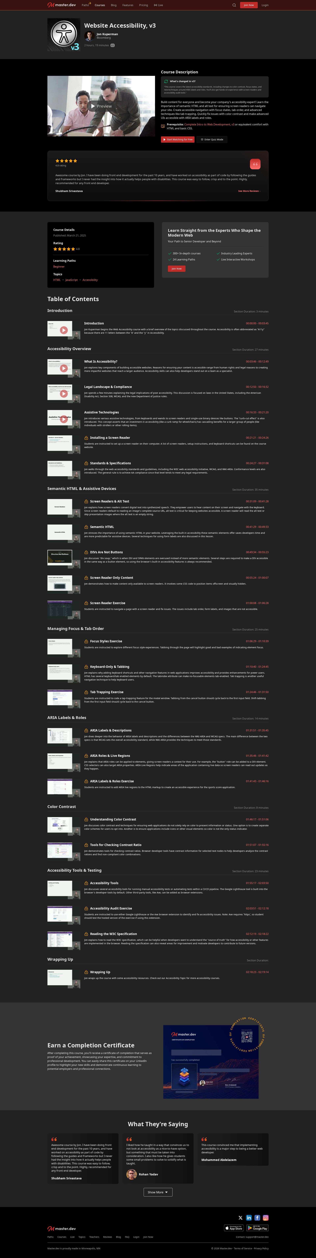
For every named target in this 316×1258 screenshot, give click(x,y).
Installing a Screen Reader (110, 438)
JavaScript (72, 280)
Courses (100, 5)
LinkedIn (249, 1218)
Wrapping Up (100, 972)
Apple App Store (234, 1228)
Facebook (257, 1218)
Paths (85, 5)
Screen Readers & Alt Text (109, 501)
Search (234, 5)
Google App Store (257, 1228)
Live (72, 1236)
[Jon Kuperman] (89, 36)
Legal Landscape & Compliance (108, 387)
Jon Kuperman (107, 34)
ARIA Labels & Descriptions (111, 730)
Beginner (59, 266)
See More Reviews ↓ (249, 191)
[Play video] (101, 106)
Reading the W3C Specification (113, 934)
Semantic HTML (102, 527)
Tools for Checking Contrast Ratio (116, 845)
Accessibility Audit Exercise (111, 908)
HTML (57, 280)
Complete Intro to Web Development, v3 (209, 124)
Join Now (249, 5)
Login (265, 5)
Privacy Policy (261, 1248)
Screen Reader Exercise (107, 603)
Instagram (266, 1218)
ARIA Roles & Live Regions (110, 756)
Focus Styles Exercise (106, 641)
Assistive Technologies (101, 412)
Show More (155, 1192)
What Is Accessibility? (100, 361)
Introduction (94, 323)
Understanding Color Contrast (113, 819)
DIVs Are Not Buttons (106, 552)
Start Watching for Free (180, 139)
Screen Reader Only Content (111, 578)
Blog (114, 5)
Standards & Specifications (110, 463)
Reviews (107, 1236)
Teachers (94, 1236)
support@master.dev (257, 1236)
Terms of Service (243, 1248)
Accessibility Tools (104, 883)
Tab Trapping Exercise (106, 692)
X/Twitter (240, 1218)
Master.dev (61, 5)
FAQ (127, 1236)
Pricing (143, 5)
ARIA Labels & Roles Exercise (112, 781)
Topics (82, 1236)
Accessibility (90, 280)
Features (127, 5)
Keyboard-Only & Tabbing (109, 667)
